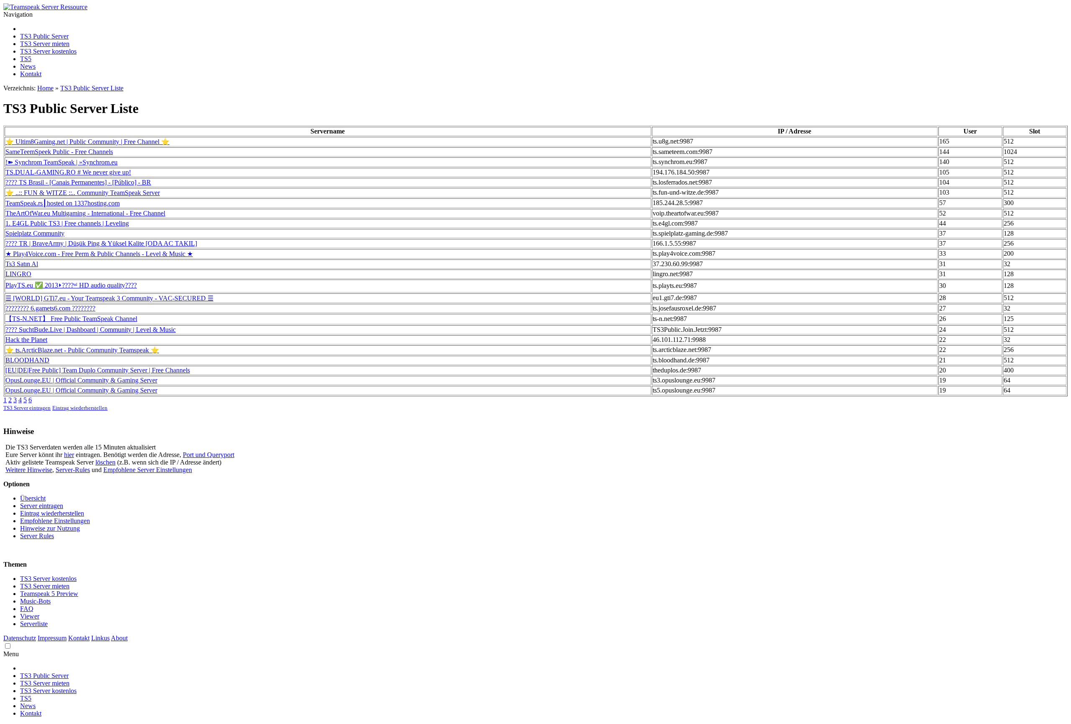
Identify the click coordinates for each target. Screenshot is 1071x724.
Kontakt (30, 73)
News (28, 66)
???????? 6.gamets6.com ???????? (50, 308)
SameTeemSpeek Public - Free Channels (59, 151)
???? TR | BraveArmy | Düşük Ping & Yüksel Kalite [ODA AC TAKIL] (101, 243)
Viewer (29, 616)
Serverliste (34, 623)
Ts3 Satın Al (21, 263)
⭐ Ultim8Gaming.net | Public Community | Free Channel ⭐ (87, 141)
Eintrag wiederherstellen (80, 408)
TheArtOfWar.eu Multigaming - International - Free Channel (85, 213)
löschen (105, 462)
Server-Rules (73, 469)
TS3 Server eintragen (27, 408)
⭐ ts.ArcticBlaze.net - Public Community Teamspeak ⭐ (82, 350)
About (119, 638)
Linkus (100, 638)
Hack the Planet (26, 339)
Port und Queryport (208, 454)
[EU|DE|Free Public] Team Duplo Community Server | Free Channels (97, 370)
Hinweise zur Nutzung (50, 528)
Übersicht (33, 498)
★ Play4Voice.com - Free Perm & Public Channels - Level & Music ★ (99, 253)
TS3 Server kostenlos (48, 51)
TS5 (25, 58)
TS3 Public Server (44, 36)
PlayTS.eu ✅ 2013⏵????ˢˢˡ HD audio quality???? (71, 285)
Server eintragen (41, 505)
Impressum (52, 638)
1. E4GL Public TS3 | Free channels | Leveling (67, 223)
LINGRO (18, 273)
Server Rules (37, 535)
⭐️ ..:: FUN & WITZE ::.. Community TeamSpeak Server (82, 192)
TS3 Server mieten (44, 43)
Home (45, 88)
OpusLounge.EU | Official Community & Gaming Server (81, 380)
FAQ (26, 608)
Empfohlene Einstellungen (55, 520)
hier (69, 454)
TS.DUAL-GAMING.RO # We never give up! (68, 172)
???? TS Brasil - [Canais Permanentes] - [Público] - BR (78, 182)
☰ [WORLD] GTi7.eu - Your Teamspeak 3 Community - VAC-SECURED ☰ (109, 298)
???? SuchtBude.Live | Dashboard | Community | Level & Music (90, 329)
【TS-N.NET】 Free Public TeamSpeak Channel (71, 318)
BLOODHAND (27, 360)
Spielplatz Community (34, 233)
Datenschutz (19, 638)
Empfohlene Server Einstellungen (147, 469)
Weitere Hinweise (28, 469)
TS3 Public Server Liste (91, 88)
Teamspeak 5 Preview (49, 593)
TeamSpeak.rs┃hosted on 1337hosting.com (62, 203)
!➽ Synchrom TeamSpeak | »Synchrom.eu (61, 162)
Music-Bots (35, 601)
